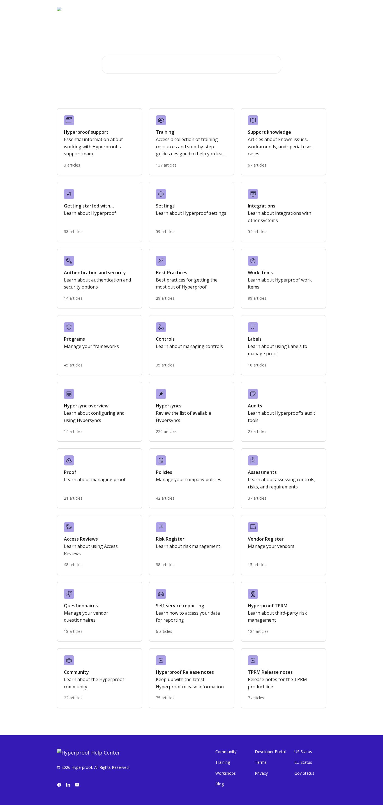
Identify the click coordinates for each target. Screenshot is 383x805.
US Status (303, 751)
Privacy (261, 773)
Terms (261, 762)
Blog (219, 783)
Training (222, 762)
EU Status (303, 762)
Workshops (225, 773)
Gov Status (304, 773)
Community (225, 751)
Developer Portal (270, 751)
